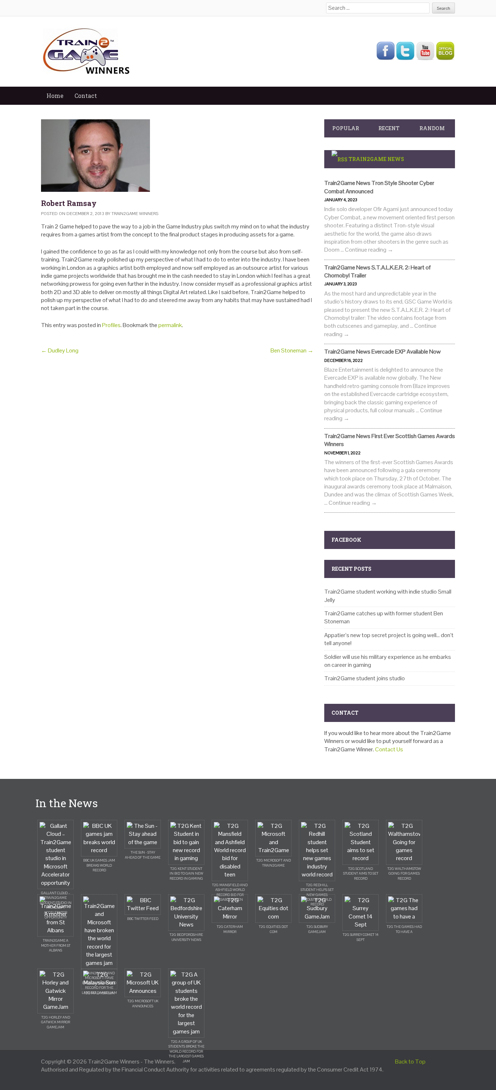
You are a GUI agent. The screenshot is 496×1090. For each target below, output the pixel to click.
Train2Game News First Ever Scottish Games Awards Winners (389, 440)
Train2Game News (376, 159)
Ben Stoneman (292, 350)
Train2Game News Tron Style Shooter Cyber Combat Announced (379, 187)
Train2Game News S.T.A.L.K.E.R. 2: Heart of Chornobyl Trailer (377, 271)
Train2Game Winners (134, 213)
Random (432, 128)
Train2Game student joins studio (364, 678)
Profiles (111, 325)
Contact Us (389, 749)
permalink (170, 325)
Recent (388, 128)
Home (55, 95)
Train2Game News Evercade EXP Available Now (382, 351)
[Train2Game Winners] (86, 51)
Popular (345, 128)
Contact (85, 95)
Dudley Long (59, 350)
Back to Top (410, 1061)
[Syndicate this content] (339, 159)
